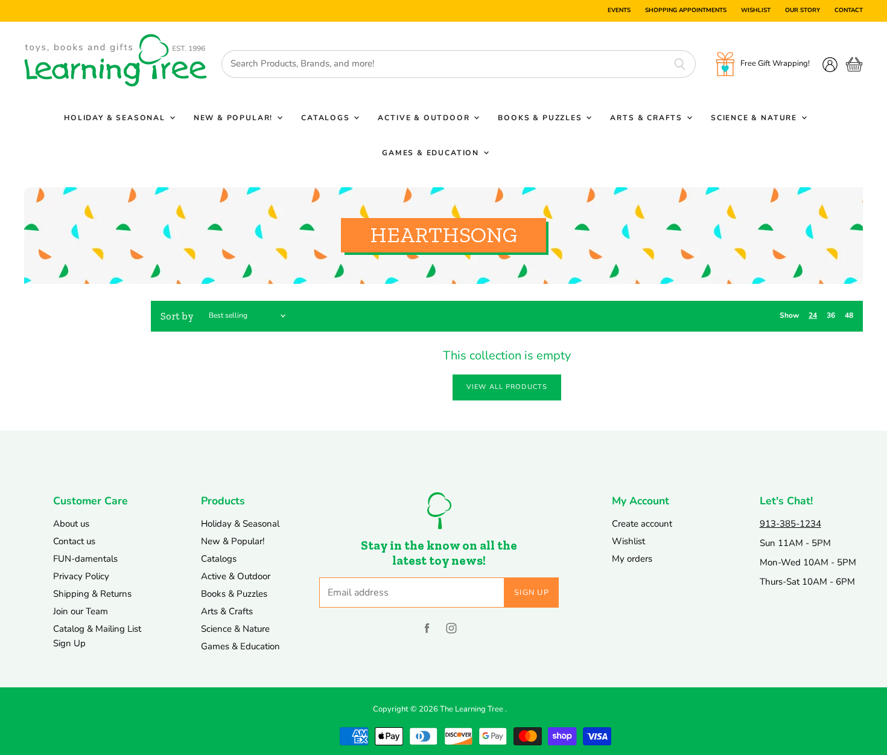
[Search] (680, 64)
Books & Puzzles (541, 118)
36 (831, 315)
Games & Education (432, 153)
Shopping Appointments (685, 10)
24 (813, 315)
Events (619, 10)
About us (71, 524)
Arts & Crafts (647, 118)
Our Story (802, 10)
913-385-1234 (790, 524)
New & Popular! (235, 118)
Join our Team (80, 611)
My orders (632, 559)
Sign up (531, 592)
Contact (849, 10)
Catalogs (326, 118)
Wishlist (756, 10)
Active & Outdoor (425, 118)
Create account (642, 524)
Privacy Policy (81, 576)
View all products (506, 386)
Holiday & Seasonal (116, 118)
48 (849, 315)
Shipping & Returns (92, 594)
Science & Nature (755, 118)
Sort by (177, 316)
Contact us (74, 541)
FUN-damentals (85, 559)
